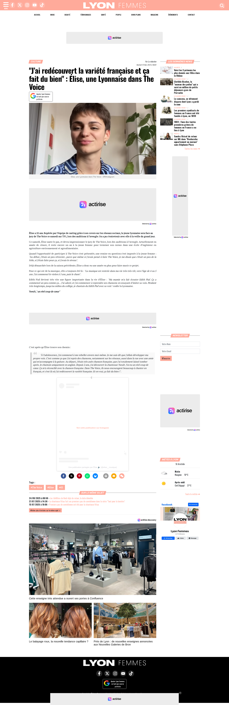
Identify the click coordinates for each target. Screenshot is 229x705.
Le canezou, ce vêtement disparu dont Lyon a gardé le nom (186, 101)
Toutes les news (191, 148)
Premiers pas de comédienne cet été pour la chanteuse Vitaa (74, 504)
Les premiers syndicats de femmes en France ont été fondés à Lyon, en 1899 (186, 113)
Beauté (67, 14)
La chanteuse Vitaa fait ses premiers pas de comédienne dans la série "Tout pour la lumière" (87, 501)
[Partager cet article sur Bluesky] (95, 476)
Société (177, 67)
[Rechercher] (221, 5)
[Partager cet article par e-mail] (113, 476)
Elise (51, 487)
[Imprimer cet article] (106, 476)
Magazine (154, 14)
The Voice (37, 487)
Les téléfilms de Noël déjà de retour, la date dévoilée (71, 498)
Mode (52, 14)
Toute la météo (191, 494)
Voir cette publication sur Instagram (92, 428)
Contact (191, 14)
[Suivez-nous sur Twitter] (106, 675)
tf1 (61, 487)
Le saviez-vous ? (180, 79)
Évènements (173, 14)
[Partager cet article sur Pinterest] (79, 476)
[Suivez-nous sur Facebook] (180, 521)
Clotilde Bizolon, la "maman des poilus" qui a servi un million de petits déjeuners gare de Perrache (186, 87)
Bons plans (136, 14)
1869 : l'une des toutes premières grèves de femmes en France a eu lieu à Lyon (185, 126)
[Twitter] (19, 5)
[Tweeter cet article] (71, 476)
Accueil (37, 14)
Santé (103, 14)
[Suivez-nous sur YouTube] (122, 675)
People (118, 14)
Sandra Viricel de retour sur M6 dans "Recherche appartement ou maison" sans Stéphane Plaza (185, 140)
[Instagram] (26, 5)
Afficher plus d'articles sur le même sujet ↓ (45, 510)
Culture (35, 61)
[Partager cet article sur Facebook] (63, 476)
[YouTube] (34, 5)
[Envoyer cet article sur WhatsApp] (87, 476)
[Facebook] (11, 5)
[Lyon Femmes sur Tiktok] (130, 675)
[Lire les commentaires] (121, 476)
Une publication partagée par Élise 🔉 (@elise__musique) (92, 467)
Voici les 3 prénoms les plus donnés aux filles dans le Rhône (187, 72)
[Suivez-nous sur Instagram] (114, 675)
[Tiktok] (41, 5)
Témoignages (85, 14)
